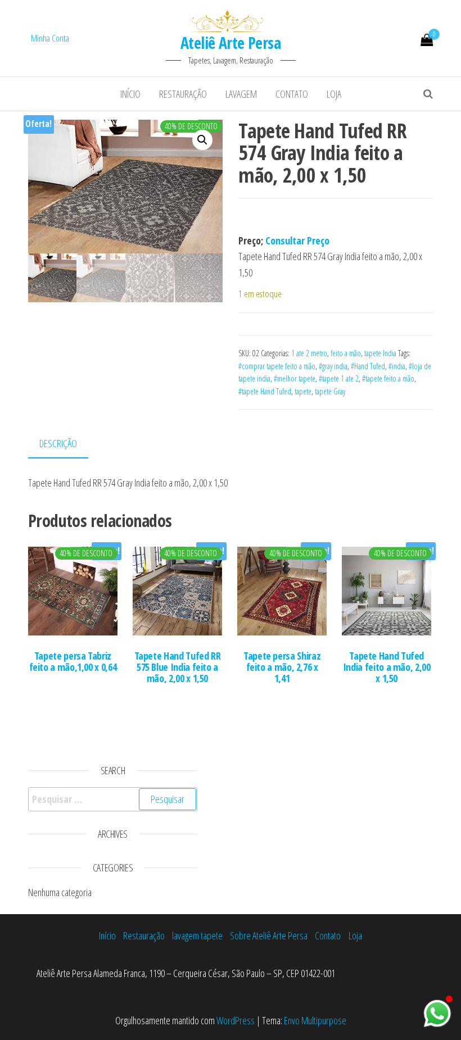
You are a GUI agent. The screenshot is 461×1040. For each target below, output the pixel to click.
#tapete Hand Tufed (264, 391)
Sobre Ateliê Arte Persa (269, 935)
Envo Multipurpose (315, 1020)
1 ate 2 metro (309, 353)
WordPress (235, 1020)
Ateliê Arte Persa (230, 42)
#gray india (333, 366)
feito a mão (346, 353)
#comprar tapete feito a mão (276, 366)
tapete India (380, 353)
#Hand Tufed (368, 366)
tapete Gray (330, 391)
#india (396, 366)
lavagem (241, 94)
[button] (202, 140)
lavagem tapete (197, 935)
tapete (303, 391)
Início (130, 94)
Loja (334, 94)
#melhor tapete (294, 378)
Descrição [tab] (58, 443)
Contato (291, 94)
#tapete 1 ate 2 (339, 378)
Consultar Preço (297, 240)
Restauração (183, 94)
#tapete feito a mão (388, 378)
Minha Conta (50, 38)
